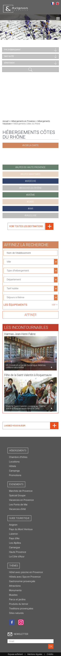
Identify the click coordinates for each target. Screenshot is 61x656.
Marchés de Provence (21, 491)
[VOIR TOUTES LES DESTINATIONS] (30, 229)
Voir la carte (31, 145)
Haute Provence (17, 552)
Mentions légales (34, 654)
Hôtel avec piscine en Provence (26, 572)
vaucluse (31, 215)
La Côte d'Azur (16, 556)
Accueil (6, 121)
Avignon (13, 524)
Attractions (15, 585)
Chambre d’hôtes (18, 457)
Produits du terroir (18, 604)
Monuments (15, 590)
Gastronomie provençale (22, 581)
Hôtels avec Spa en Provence (25, 576)
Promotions (15, 475)
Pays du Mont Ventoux (21, 529)
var (31, 208)
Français (53, 3)
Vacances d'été (17, 509)
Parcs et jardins (17, 599)
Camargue (14, 547)
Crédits (50, 654)
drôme (31, 195)
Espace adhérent (15, 654)
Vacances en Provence (21, 500)
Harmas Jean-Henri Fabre (20, 334)
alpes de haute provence (31, 167)
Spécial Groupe (17, 495)
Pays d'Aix (14, 538)
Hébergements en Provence (23, 121)
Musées (13, 595)
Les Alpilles (15, 543)
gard (31, 201)
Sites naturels (16, 613)
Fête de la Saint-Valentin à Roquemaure (28, 375)
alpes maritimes (31, 174)
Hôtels (12, 466)
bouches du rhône (31, 188)
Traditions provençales (21, 608)
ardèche (31, 181)
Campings (14, 470)
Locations (14, 461)
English (58, 3)
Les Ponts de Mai (18, 504)
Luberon (13, 533)
